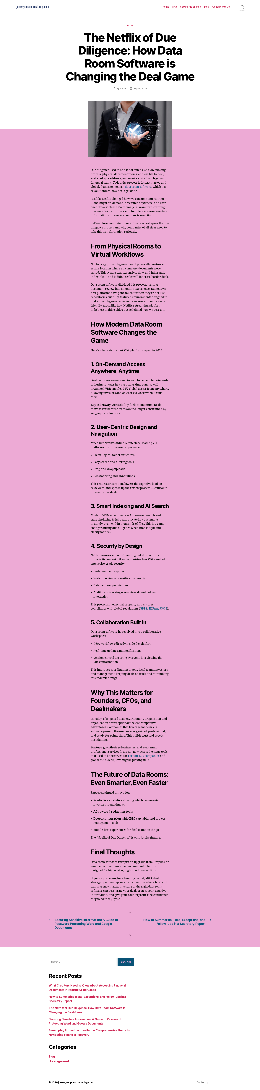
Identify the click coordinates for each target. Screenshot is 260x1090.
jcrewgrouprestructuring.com (75, 1082)
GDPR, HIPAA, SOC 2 (153, 608)
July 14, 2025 (140, 88)
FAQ (174, 6)
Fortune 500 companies (143, 756)
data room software (138, 187)
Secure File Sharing (190, 6)
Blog (206, 6)
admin (123, 88)
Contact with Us (221, 6)
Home (165, 6)
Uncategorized (59, 1061)
